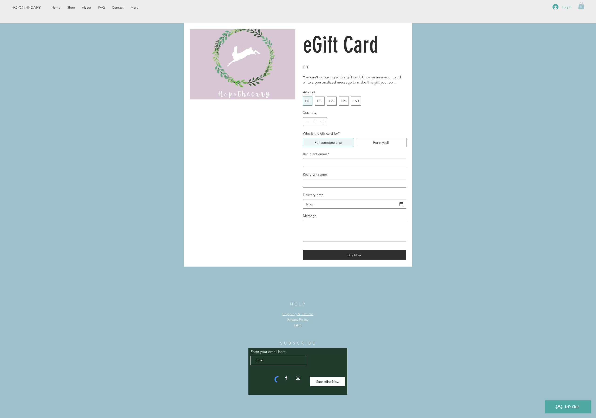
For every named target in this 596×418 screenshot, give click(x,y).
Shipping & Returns (297, 314)
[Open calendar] (401, 204)
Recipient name (315, 174)
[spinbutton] (315, 121)
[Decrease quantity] (307, 121)
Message (309, 216)
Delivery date (313, 195)
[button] (581, 5)
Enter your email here (268, 352)
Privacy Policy (297, 319)
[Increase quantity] (323, 121)
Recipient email (316, 154)
